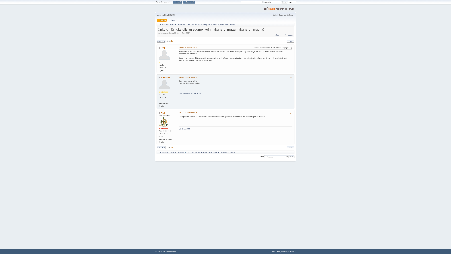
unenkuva (165, 77)
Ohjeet (273, 251)
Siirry (262, 157)
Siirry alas (161, 41)
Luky (163, 47)
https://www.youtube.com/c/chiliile (190, 93)
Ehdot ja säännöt (282, 251)
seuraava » (289, 35)
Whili (163, 113)
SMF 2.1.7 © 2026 (160, 251)
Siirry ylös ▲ (292, 251)
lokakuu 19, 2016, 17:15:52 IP (188, 77)
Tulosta (290, 41)
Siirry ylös (161, 147)
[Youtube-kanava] (159, 100)
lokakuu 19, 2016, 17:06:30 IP (188, 47)
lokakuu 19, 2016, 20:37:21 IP (188, 113)
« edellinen (279, 35)
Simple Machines (171, 251)
